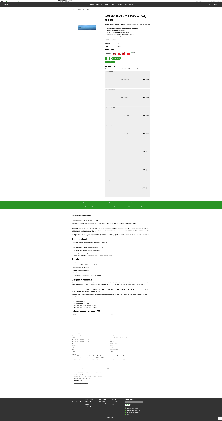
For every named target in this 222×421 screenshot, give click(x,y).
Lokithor (119, 4)
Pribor (125, 4)
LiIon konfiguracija (108, 53)
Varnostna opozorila (209, 1)
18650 (87, 9)
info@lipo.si (21, 1)
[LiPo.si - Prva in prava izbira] (7, 4)
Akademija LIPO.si (199, 1)
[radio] (114, 54)
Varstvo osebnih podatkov (104, 403)
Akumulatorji (99, 4)
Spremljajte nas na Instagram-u (133, 410)
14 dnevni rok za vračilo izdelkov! (135, 68)
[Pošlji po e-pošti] (110, 40)
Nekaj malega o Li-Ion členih (81, 383)
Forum (128, 414)
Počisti (148, 51)
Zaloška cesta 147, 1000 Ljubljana (65, 0)
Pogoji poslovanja (102, 401)
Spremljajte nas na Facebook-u (133, 408)
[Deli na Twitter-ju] (108, 40)
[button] (210, 4)
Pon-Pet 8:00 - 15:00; (63, 1)
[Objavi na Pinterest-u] (113, 40)
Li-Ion (84, 9)
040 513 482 (9, 1)
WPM (114, 417)
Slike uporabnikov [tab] (136, 212)
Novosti (92, 4)
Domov (73, 9)
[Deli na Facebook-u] (106, 40)
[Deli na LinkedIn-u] (115, 40)
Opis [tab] (83, 212)
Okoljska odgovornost (89, 406)
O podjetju (218, 1)
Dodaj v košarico (116, 58)
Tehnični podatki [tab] (108, 212)
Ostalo (131, 4)
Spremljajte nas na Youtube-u (133, 412)
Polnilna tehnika (110, 4)
